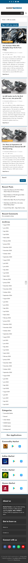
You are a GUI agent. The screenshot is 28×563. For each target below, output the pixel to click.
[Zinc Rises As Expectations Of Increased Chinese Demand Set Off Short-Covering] (14, 134)
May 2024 (5, 308)
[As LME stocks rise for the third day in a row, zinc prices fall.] (14, 86)
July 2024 (5, 302)
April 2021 (6, 404)
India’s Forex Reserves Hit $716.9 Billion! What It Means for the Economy (14, 190)
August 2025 (6, 260)
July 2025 (5, 263)
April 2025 (6, 273)
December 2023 (7, 324)
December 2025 (7, 247)
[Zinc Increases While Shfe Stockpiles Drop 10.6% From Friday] (14, 35)
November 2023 (7, 327)
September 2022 (7, 372)
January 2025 (6, 282)
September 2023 (7, 334)
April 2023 (6, 350)
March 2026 (6, 237)
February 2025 (7, 279)
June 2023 (6, 343)
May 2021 (5, 401)
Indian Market (6, 420)
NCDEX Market (7, 423)
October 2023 (6, 331)
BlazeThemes (17, 560)
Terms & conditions (7, 558)
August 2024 (6, 298)
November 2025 (7, 250)
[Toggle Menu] (22, 13)
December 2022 (7, 363)
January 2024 (6, 321)
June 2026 (6, 228)
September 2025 (7, 257)
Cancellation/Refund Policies (19, 558)
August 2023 (6, 337)
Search (4, 178)
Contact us (5, 533)
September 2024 (7, 295)
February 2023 (7, 356)
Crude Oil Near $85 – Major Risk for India (14, 208)
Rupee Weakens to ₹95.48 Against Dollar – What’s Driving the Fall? (14, 195)
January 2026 (6, 244)
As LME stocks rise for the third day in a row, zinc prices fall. (13, 97)
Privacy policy (23, 556)
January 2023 (6, 359)
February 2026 (7, 241)
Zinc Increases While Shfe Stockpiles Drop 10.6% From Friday (12, 48)
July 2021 (5, 395)
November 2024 (7, 289)
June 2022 (6, 382)
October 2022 (7, 369)
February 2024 (7, 318)
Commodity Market (7, 41)
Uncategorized (6, 92)
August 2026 (6, 225)
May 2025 (5, 270)
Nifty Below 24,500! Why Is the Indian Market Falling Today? (13, 203)
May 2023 (5, 347)
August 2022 (6, 375)
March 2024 (6, 315)
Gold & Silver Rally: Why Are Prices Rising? (14, 200)
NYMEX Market (7, 426)
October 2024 (7, 292)
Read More (5, 74)
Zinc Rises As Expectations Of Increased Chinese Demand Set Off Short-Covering (14, 147)
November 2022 (7, 366)
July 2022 (5, 379)
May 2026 (5, 231)
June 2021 (5, 398)
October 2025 (6, 254)
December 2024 (7, 286)
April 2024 (6, 311)
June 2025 (6, 266)
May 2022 (5, 385)
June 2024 (6, 305)
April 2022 (6, 388)
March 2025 (6, 276)
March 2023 (6, 353)
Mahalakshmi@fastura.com (10, 52)
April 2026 (6, 234)
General (5, 416)
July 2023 (5, 340)
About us (5, 527)
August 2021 (6, 392)
